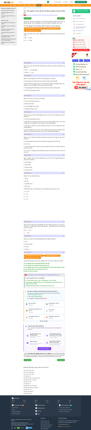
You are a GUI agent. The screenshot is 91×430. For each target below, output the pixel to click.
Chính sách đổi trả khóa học (46, 424)
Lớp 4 (29, 5)
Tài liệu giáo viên (18, 405)
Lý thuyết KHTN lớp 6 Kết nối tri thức (8, 33)
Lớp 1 (15, 5)
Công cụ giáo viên (81, 2)
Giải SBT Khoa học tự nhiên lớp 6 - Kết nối (8, 26)
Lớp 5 (34, 5)
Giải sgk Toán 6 (27, 376)
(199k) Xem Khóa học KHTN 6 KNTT (35, 28)
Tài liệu (66, 2)
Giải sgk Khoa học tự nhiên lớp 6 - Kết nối (8, 23)
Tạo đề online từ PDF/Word (64, 407)
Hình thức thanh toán (45, 423)
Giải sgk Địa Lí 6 (27, 383)
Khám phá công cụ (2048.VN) (81, 50)
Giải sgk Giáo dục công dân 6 (30, 385)
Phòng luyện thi (41, 408)
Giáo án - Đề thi (77, 5)
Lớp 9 (53, 5)
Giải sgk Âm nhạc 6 (28, 393)
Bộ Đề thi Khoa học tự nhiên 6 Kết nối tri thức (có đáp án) (8, 39)
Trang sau (60, 18)
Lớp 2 (19, 5)
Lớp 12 (69, 5)
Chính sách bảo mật (45, 421)
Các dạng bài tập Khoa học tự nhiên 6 (7, 13)
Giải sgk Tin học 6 (28, 389)
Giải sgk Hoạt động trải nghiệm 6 (31, 387)
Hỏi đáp (39, 411)
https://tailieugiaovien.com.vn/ (35, 294)
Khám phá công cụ (45, 348)
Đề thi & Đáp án (15, 407)
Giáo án (13, 409)
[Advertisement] (44, 51)
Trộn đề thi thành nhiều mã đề (65, 409)
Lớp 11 (63, 5)
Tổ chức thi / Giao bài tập (64, 411)
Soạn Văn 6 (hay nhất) (29, 370)
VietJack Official (38, 296)
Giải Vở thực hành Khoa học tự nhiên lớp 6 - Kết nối (7, 30)
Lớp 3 (24, 5)
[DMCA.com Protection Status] (21, 428)
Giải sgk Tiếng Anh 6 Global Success (32, 378)
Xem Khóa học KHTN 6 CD (53, 28)
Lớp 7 (43, 5)
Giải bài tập (16, 398)
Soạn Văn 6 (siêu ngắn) (29, 374)
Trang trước (27, 18)
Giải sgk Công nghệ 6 (28, 391)
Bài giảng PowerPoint (16, 411)
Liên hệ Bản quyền (44, 428)
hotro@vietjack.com (66, 426)
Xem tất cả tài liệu (44, 321)
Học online (58, 2)
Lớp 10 (58, 5)
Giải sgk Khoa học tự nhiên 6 (30, 380)
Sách (72, 2)
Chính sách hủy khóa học (46, 426)
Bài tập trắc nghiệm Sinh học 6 (7, 10)
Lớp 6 (39, 5)
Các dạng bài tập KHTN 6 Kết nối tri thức (8, 16)
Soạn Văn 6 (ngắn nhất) (29, 372)
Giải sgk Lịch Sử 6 (28, 381)
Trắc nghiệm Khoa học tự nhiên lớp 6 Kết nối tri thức (8, 36)
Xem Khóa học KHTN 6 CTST (33, 30)
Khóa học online (41, 405)
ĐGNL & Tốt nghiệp (16, 413)
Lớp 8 (48, 5)
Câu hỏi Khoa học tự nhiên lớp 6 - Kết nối (8, 43)
